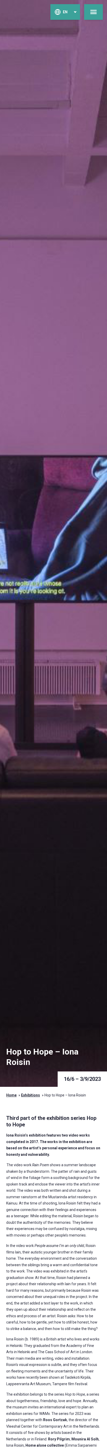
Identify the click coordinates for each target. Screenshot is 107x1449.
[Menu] (93, 12)
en (65, 12)
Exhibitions (30, 1095)
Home (11, 1095)
